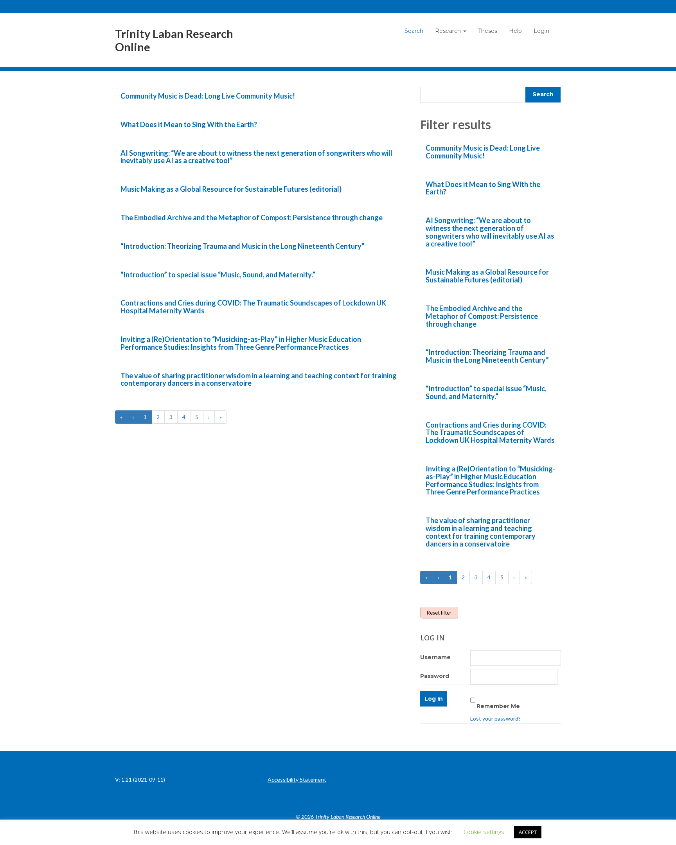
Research (448, 30)
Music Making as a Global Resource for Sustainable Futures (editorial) (231, 189)
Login (541, 30)
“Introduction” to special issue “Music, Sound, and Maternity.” (217, 274)
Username (435, 657)
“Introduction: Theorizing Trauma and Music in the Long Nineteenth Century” (242, 246)
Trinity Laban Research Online (174, 40)
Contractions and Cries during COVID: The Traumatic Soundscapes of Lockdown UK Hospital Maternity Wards (253, 306)
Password (434, 676)
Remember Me (498, 706)
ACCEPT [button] (528, 832)
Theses (487, 30)
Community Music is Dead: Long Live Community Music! (207, 96)
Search (414, 30)
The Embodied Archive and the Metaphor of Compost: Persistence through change (251, 217)
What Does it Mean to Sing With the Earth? (188, 124)
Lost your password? (495, 718)
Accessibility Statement (297, 779)
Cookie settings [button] (484, 832)
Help (515, 30)
